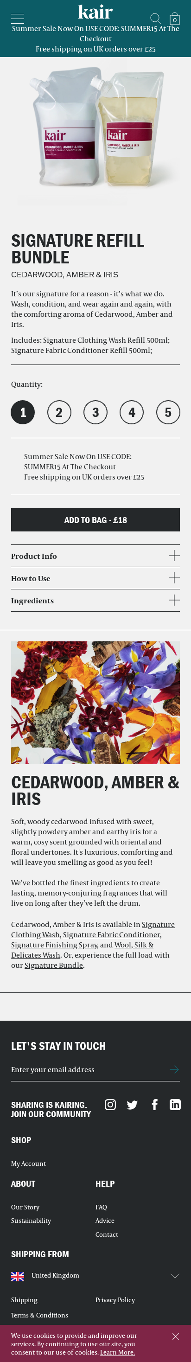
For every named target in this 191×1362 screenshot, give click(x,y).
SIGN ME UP (175, 1069)
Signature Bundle (54, 965)
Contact (107, 1234)
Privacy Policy (115, 1300)
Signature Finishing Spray (54, 944)
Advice (105, 1220)
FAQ (101, 1207)
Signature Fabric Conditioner (111, 934)
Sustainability (31, 1220)
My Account (28, 1163)
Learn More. (117, 1352)
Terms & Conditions (39, 1315)
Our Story (25, 1207)
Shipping (24, 1300)
